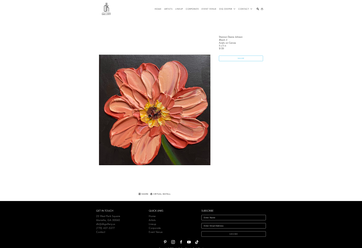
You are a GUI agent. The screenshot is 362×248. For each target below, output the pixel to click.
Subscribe (233, 234)
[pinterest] (165, 242)
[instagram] (173, 242)
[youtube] (189, 242)
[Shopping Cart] (262, 9)
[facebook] (181, 242)
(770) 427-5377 (105, 228)
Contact (100, 232)
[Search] (258, 9)
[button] (227, 9)
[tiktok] (197, 242)
